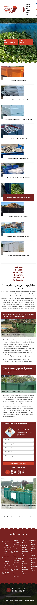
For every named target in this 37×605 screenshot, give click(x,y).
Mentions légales (29, 600)
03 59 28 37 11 (28, 6)
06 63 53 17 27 (28, 13)
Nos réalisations (9, 42)
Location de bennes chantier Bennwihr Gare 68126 (6, 563)
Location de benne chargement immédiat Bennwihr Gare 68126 (15, 559)
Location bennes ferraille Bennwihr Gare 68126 (24, 551)
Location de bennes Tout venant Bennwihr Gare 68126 (33, 548)
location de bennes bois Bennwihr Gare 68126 (33, 564)
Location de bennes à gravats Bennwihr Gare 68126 (24, 566)
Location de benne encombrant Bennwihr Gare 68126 (6, 547)
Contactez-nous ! (24, 42)
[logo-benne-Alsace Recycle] (9, 10)
